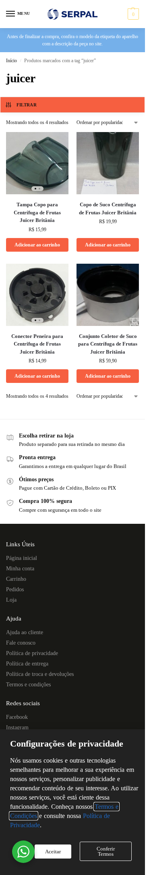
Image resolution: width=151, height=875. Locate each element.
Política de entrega (27, 664)
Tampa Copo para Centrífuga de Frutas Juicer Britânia (37, 212)
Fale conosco (20, 643)
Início (11, 60)
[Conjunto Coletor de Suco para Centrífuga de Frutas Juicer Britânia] (108, 295)
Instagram (17, 727)
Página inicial (21, 558)
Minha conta (20, 569)
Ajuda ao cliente (24, 632)
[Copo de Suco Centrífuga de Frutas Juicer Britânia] (108, 163)
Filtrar (27, 104)
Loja (11, 600)
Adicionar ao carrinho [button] (37, 245)
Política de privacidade (32, 653)
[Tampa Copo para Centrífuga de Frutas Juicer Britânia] (37, 163)
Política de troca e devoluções (40, 674)
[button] (132, 14)
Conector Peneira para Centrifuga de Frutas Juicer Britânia (37, 344)
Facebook (17, 717)
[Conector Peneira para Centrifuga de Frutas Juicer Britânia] (37, 295)
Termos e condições (28, 685)
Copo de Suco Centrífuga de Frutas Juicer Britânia (108, 208)
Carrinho (16, 579)
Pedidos (15, 589)
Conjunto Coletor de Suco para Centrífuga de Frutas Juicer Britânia (107, 344)
